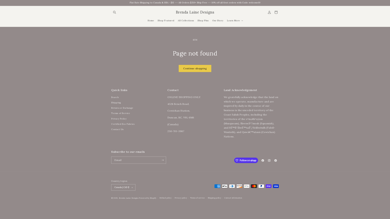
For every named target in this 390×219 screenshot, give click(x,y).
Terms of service (197, 198)
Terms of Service (120, 113)
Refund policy (166, 198)
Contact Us (117, 129)
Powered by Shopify (147, 198)
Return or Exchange (122, 107)
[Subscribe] (162, 160)
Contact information (233, 198)
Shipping (116, 102)
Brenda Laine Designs (128, 198)
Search (115, 97)
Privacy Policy (118, 118)
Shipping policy (214, 198)
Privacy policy (181, 198)
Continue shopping (195, 68)
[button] (114, 12)
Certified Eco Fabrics (123, 123)
